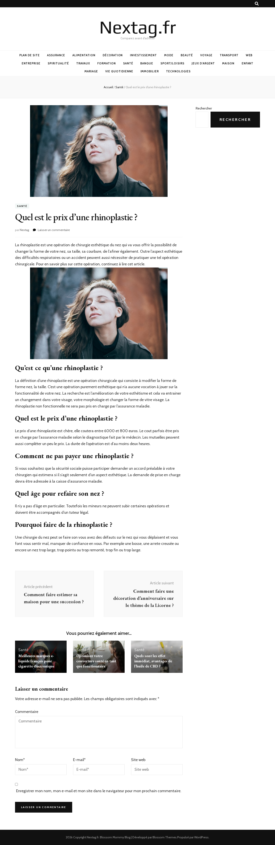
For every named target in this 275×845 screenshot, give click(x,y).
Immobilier (150, 71)
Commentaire (26, 711)
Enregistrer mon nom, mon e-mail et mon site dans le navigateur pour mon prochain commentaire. (98, 791)
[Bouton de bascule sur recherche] (257, 4)
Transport (229, 55)
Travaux (83, 63)
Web (249, 55)
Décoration (113, 55)
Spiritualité (58, 63)
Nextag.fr (137, 27)
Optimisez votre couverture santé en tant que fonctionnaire (96, 661)
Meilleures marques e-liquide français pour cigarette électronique (36, 661)
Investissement (143, 55)
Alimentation (83, 55)
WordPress (201, 837)
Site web (138, 759)
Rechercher (204, 108)
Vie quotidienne (119, 71)
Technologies (178, 71)
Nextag (24, 230)
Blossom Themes (165, 837)
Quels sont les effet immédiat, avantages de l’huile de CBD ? (153, 661)
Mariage (91, 71)
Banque (146, 63)
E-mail (79, 759)
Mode (168, 55)
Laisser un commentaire (54, 230)
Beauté (187, 55)
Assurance (56, 55)
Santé (128, 63)
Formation (106, 63)
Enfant (248, 63)
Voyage (206, 55)
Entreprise (31, 63)
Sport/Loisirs (172, 63)
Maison (228, 63)
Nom (20, 759)
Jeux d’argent (203, 63)
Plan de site (29, 55)
